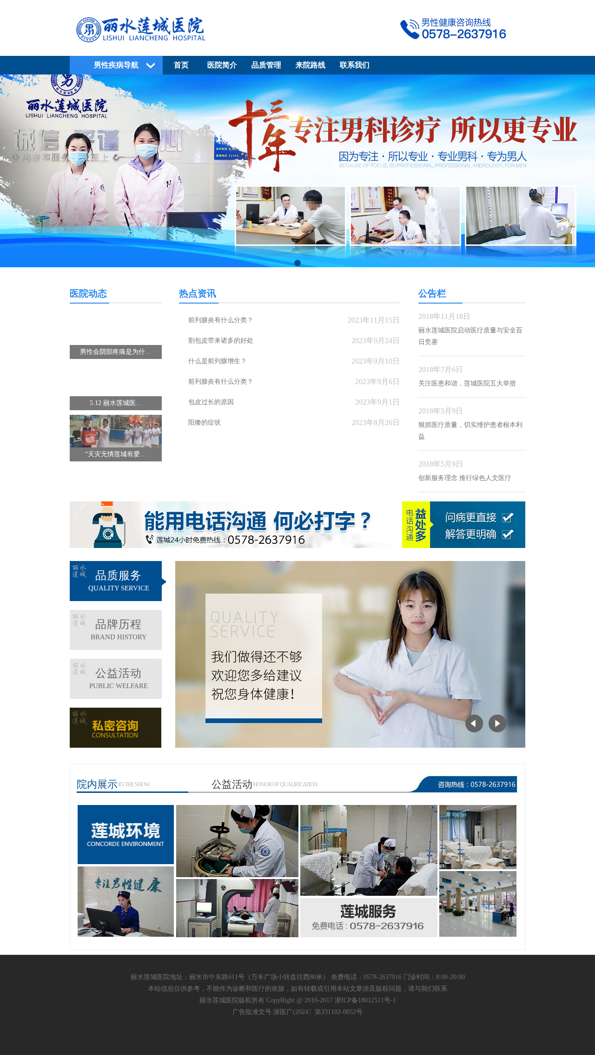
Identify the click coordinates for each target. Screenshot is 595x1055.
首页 (181, 65)
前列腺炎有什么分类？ (220, 320)
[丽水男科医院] (297, 44)
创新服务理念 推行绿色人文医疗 (464, 477)
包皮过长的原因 (211, 402)
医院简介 (222, 65)
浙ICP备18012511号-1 (365, 1000)
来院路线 (310, 65)
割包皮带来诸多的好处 (220, 340)
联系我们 (355, 65)
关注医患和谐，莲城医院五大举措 (467, 383)
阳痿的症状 (204, 422)
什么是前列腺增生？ (217, 361)
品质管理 (266, 65)
